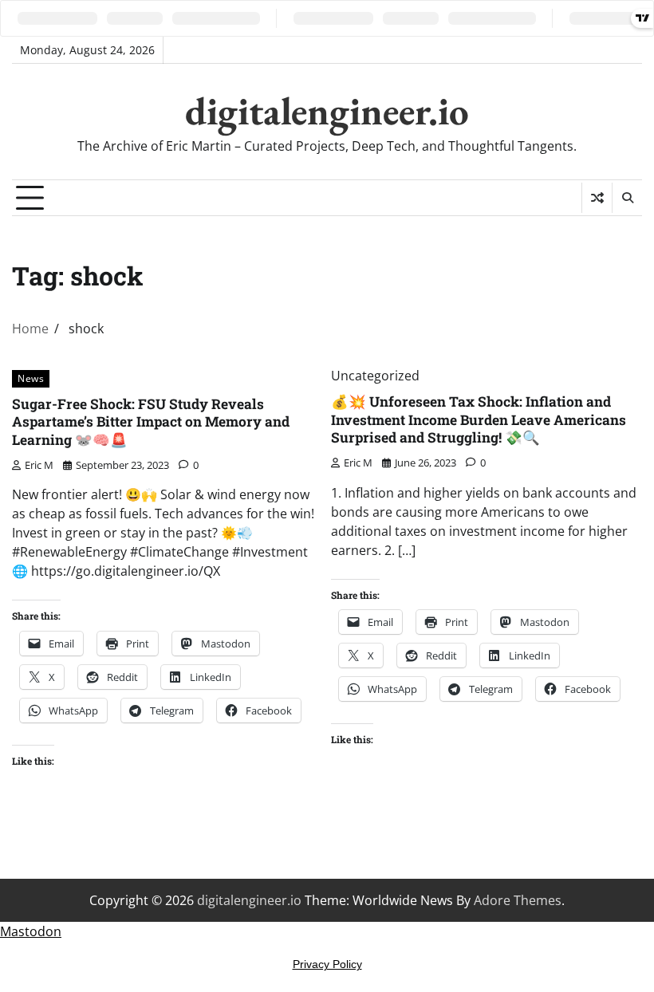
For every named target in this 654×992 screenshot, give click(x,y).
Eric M (39, 465)
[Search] (627, 198)
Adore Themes (517, 900)
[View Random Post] (597, 198)
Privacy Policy (327, 964)
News (31, 378)
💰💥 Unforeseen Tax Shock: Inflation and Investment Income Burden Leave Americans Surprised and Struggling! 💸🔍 (478, 419)
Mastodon (30, 931)
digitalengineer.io (327, 110)
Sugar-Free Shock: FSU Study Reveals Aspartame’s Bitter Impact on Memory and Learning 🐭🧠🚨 (151, 422)
